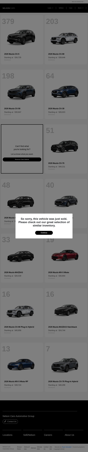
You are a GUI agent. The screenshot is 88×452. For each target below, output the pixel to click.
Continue (44, 233)
